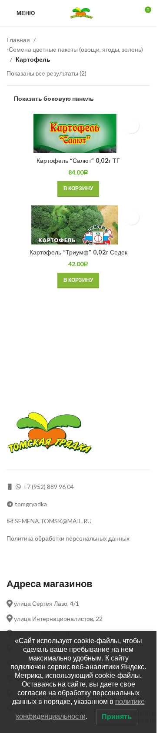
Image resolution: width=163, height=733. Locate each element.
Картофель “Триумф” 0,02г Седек (78, 252)
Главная (18, 39)
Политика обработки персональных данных (68, 538)
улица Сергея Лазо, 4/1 (46, 603)
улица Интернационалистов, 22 (58, 618)
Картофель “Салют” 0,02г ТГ (78, 160)
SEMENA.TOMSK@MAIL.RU (53, 521)
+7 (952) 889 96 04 (48, 486)
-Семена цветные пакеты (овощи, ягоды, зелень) (75, 49)
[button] (78, 189)
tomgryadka (31, 504)
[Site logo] (82, 12)
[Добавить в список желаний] (131, 125)
